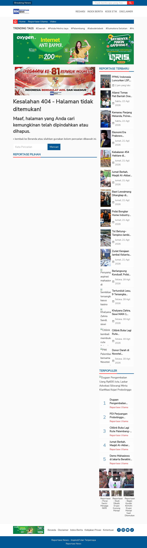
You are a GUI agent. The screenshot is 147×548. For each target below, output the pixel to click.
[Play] (116, 478)
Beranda (52, 530)
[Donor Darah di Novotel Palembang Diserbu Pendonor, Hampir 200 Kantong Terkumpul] (105, 356)
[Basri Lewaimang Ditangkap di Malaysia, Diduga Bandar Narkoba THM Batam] (105, 198)
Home (22, 21)
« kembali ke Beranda (25, 139)
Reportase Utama (38, 21)
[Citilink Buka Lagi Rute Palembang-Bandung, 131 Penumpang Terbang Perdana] (105, 337)
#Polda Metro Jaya (58, 28)
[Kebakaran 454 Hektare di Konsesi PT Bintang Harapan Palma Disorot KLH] (105, 158)
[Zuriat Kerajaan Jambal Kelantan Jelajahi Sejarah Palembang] (105, 257)
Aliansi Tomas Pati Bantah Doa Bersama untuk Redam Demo (121, 98)
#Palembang (78, 28)
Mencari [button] (54, 147)
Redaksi (80, 11)
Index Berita (95, 11)
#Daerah (40, 28)
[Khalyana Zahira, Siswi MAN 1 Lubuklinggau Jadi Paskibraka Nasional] (105, 317)
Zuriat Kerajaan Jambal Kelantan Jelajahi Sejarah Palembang (121, 256)
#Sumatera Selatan (116, 28)
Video (53, 21)
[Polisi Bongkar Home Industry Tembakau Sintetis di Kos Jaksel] (105, 218)
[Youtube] (128, 530)
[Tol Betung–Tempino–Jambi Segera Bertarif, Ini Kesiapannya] (105, 237)
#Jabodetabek (95, 28)
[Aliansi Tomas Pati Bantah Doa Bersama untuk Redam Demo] (105, 99)
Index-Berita (76, 530)
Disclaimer (126, 11)
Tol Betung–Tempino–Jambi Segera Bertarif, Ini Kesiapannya (121, 237)
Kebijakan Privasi (93, 530)
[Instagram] (123, 530)
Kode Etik (111, 11)
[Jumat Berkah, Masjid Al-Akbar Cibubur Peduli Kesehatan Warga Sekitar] (105, 178)
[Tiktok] (132, 530)
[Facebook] (119, 530)
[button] (130, 3)
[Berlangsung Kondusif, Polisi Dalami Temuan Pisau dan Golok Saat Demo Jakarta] (105, 277)
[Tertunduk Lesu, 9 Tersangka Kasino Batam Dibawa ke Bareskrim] (105, 297)
